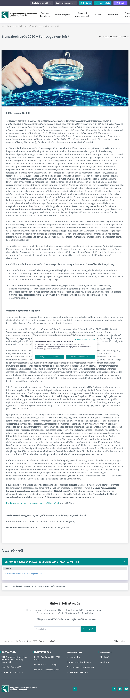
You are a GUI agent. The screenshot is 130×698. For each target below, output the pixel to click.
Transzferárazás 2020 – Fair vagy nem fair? (25, 573)
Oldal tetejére (119, 641)
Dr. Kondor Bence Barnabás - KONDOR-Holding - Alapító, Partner (42, 562)
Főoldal (5, 26)
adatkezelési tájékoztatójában (73, 619)
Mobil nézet (105, 662)
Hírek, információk (39, 3)
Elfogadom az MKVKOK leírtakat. (66, 619)
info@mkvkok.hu (16, 672)
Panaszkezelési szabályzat (79, 662)
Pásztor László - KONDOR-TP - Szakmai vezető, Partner (35, 586)
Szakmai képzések (45, 15)
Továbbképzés (62, 14)
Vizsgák (99, 14)
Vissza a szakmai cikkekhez (115, 36)
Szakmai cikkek (16, 26)
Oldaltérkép (105, 657)
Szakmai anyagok (64, 3)
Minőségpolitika (74, 657)
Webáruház (113, 14)
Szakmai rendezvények (82, 15)
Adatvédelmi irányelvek (85, 339)
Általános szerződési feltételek (80, 667)
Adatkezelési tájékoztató (78, 672)
